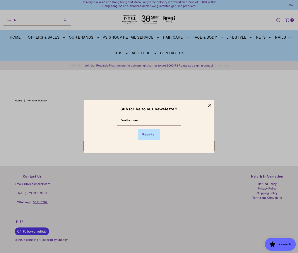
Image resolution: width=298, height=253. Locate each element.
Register (149, 134)
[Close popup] (209, 105)
